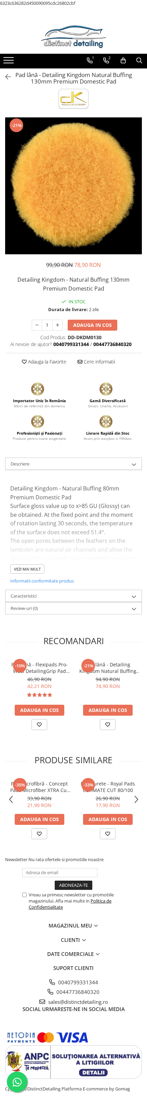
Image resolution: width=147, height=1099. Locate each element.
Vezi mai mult (27, 569)
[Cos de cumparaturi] (123, 60)
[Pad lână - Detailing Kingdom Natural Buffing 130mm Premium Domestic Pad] (73, 185)
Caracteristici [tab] (24, 596)
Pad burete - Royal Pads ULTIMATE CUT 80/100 (108, 786)
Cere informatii (98, 361)
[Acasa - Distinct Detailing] (73, 37)
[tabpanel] (73, 185)
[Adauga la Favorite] (39, 724)
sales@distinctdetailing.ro (77, 1001)
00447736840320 (77, 991)
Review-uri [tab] (24, 608)
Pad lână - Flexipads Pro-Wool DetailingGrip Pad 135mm (39, 667)
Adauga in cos (92, 325)
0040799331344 (77, 982)
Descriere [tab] (20, 464)
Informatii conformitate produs (42, 581)
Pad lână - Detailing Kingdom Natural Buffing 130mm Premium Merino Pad (107, 667)
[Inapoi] (5, 76)
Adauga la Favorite (46, 361)
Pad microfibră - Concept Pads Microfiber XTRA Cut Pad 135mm (39, 786)
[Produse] (9, 62)
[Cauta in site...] (139, 60)
